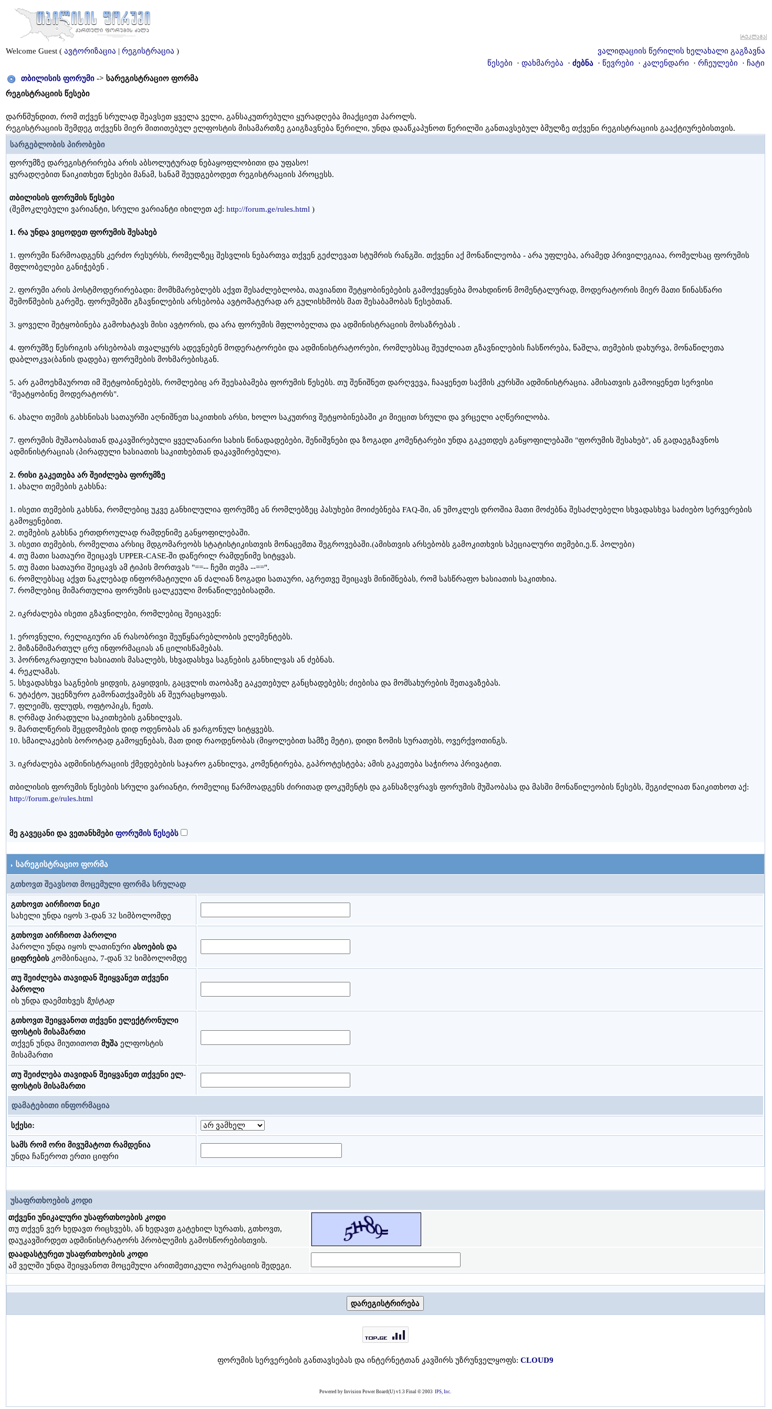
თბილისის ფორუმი (58, 78)
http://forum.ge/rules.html (268, 209)
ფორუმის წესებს (147, 833)
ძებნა (582, 63)
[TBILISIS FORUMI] (82, 22)
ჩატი (756, 63)
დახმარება (542, 63)
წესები (500, 63)
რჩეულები (718, 63)
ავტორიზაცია (90, 51)
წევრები (618, 63)
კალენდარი (666, 63)
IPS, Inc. (443, 1391)
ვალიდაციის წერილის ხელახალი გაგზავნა (681, 51)
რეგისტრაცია (148, 51)
